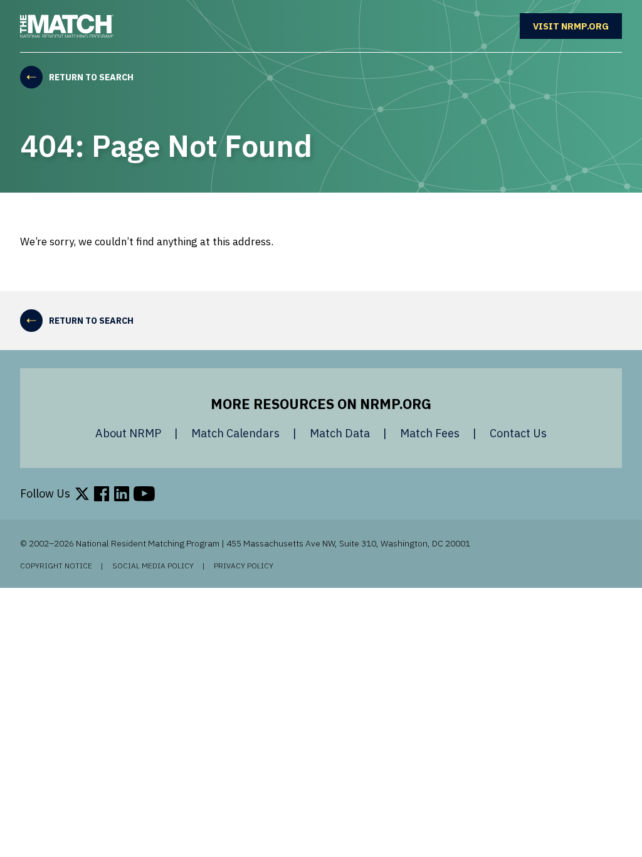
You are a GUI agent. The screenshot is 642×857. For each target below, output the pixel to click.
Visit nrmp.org (577, 25)
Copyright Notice (56, 566)
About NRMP (128, 433)
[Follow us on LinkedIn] (121, 493)
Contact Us (518, 433)
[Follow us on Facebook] (101, 493)
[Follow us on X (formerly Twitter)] (82, 493)
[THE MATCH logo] (66, 26)
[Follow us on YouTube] (144, 493)
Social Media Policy (153, 566)
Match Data (340, 433)
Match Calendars (235, 433)
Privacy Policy (243, 566)
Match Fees (430, 433)
